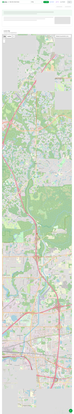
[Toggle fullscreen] (13, 36)
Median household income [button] (62, 36)
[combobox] (36, 2)
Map (5, 36)
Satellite (9, 36)
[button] (37, 233)
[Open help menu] (70, 410)
